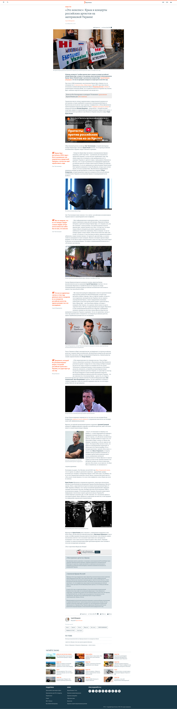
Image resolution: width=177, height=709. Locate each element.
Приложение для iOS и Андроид (54, 693)
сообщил (106, 87)
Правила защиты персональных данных (77, 703)
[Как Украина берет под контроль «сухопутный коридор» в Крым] (50, 656)
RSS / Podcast (49, 701)
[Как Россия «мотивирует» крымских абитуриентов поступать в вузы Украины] (108, 656)
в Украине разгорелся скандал (100, 106)
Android (84, 96)
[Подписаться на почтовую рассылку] (119, 691)
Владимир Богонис (98, 87)
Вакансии (69, 701)
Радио (47, 698)
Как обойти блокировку (52, 703)
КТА (167, 2)
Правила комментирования (74, 693)
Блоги (57, 669)
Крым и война (88, 654)
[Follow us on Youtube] (96, 691)
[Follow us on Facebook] (89, 691)
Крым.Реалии (79, 620)
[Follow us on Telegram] (106, 691)
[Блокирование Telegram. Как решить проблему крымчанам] (50, 679)
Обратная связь (71, 698)
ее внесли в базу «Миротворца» (83, 85)
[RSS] (112, 691)
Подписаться (49, 695)
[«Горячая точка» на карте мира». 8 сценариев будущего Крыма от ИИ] (108, 671)
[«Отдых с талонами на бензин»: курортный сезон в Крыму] (79, 664)
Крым (115, 669)
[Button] (96, 28)
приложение (103, 94)
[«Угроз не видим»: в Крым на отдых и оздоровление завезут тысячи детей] (79, 671)
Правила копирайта (72, 695)
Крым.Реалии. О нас (72, 690)
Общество (68, 7)
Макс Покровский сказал (103, 470)
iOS (79, 96)
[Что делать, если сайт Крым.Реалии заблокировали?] (108, 679)
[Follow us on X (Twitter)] (93, 691)
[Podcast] (116, 691)
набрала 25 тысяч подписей (80, 419)
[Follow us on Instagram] (99, 691)
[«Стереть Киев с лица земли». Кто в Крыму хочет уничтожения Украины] (79, 656)
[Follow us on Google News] (103, 691)
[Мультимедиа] (171, 2)
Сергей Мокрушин (70, 20)
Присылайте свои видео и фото (53, 690)
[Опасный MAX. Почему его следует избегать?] (79, 679)
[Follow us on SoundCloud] (109, 691)
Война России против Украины (64, 654)
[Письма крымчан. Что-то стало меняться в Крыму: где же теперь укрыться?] (50, 671)
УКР (163, 2)
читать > (97, 552)
